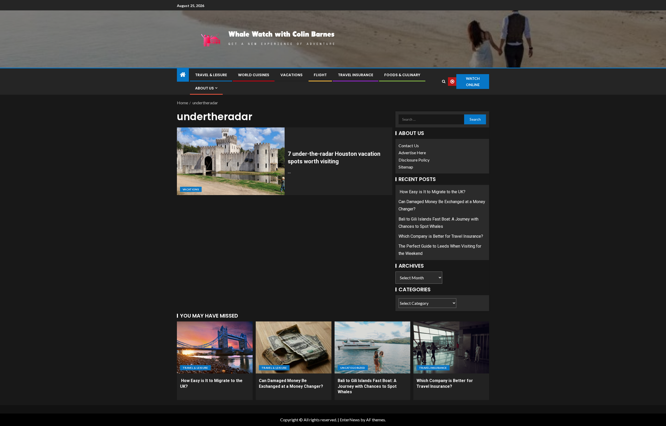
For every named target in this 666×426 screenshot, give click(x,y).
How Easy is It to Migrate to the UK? (432, 191)
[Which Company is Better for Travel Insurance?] (451, 347)
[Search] (443, 81)
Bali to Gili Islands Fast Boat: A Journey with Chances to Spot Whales (367, 386)
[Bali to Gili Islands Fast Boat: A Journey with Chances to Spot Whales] (372, 347)
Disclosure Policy (414, 159)
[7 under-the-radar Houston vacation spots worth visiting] (231, 161)
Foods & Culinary (402, 75)
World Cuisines (253, 75)
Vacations (291, 75)
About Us (204, 88)
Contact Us (409, 145)
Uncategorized (352, 367)
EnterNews (350, 419)
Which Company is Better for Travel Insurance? (441, 236)
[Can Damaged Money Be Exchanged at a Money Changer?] (293, 347)
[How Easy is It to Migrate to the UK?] (215, 347)
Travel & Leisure (211, 75)
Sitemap (406, 166)
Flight (320, 75)
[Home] (183, 75)
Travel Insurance (355, 75)
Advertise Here (412, 152)
